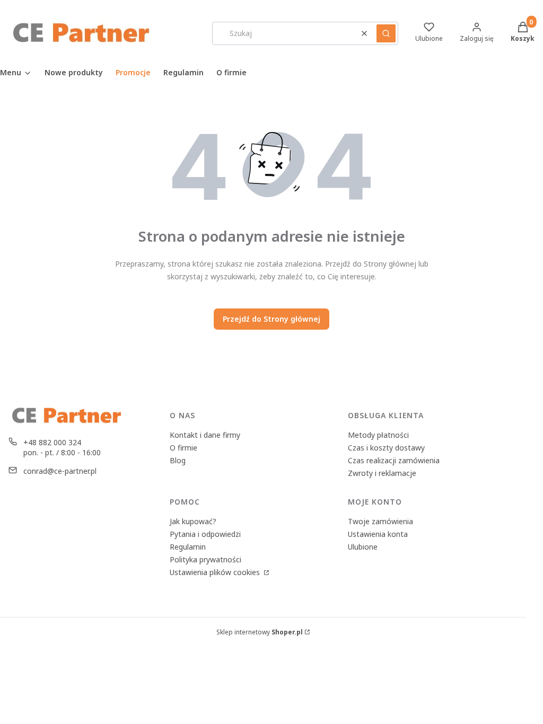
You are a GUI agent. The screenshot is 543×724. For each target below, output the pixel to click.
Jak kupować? (193, 521)
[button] (386, 33)
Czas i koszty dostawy (386, 448)
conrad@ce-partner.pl (60, 471)
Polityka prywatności (205, 559)
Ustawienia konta (378, 534)
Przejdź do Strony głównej (271, 319)
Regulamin (188, 547)
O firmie (183, 448)
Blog (178, 460)
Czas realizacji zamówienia (394, 460)
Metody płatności (378, 435)
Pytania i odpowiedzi (205, 534)
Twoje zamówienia (380, 521)
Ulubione (363, 547)
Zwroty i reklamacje (382, 473)
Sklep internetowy (259, 632)
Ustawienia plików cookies (216, 572)
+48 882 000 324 (52, 442)
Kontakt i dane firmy (205, 435)
